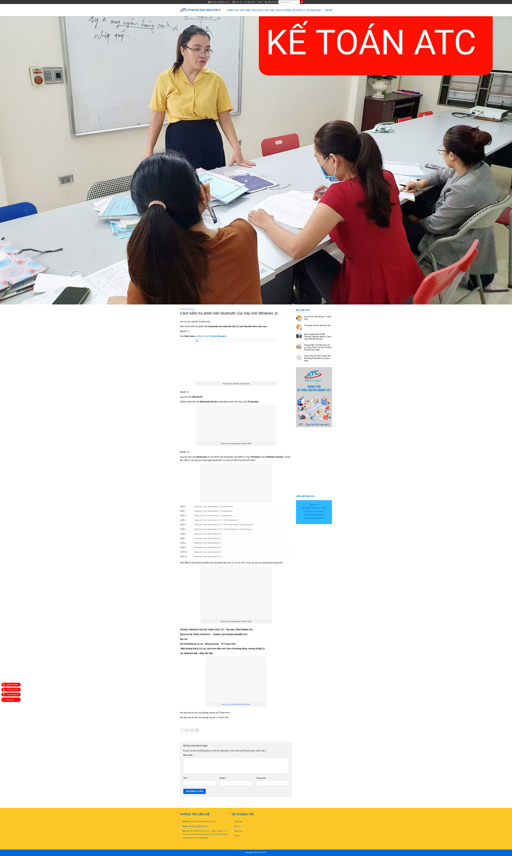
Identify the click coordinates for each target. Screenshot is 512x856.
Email (223, 778)
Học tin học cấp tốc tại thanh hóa (236, 704)
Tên (185, 778)
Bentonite (314, 504)
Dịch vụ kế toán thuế (263, 10)
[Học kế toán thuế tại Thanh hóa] (200, 10)
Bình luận (188, 755)
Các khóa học (313, 10)
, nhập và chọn (211, 336)
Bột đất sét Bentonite (314, 514)
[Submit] (302, 2)
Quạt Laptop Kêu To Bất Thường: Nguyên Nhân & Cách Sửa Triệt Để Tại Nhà (317, 336)
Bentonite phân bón (314, 518)
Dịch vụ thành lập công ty (290, 10)
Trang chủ (233, 10)
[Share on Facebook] (182, 730)
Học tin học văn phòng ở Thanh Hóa (317, 317)
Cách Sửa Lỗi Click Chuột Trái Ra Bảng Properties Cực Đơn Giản (317, 357)
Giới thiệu (245, 10)
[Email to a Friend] (192, 730)
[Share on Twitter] (187, 730)
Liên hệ (328, 10)
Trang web (261, 778)
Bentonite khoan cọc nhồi (314, 508)
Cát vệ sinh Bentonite (314, 511)
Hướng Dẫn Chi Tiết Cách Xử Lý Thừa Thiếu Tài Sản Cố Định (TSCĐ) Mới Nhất (317, 347)
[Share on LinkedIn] (196, 730)
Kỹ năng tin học (187, 309)
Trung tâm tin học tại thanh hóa (317, 325)
